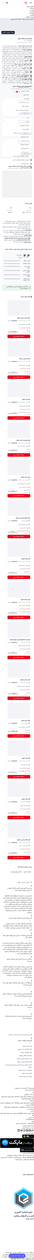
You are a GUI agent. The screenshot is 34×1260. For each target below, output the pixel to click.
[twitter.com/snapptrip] (21, 1130)
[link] (18, 307)
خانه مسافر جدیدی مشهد (24, 1059)
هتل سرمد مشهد (27, 1073)
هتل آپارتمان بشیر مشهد (24, 1062)
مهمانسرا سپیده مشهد (25, 1076)
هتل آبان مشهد (27, 1046)
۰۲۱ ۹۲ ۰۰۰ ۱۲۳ (29, 1090)
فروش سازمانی (30, 1103)
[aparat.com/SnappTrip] (24, 1130)
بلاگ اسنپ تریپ (12, 1103)
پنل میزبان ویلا (21, 1103)
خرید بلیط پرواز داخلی (23, 1097)
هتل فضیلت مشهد (26, 1052)
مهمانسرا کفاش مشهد (25, 1055)
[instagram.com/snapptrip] (29, 1130)
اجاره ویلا (24, 1099)
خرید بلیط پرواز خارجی (10, 1097)
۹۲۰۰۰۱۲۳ (23, 1124)
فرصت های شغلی (9, 1107)
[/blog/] (32, 1130)
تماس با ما (26, 1107)
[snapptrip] (25, 2)
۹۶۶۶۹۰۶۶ (31, 1124)
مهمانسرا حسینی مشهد (25, 1070)
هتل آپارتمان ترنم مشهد (25, 1049)
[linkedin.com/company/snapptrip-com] (18, 1130)
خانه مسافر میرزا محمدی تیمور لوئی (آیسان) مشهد (19, 1066)
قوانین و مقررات (18, 1107)
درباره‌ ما (31, 1107)
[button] (30, 2)
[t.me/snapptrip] (27, 1130)
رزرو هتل (31, 1097)
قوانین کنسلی (4, 1103)
